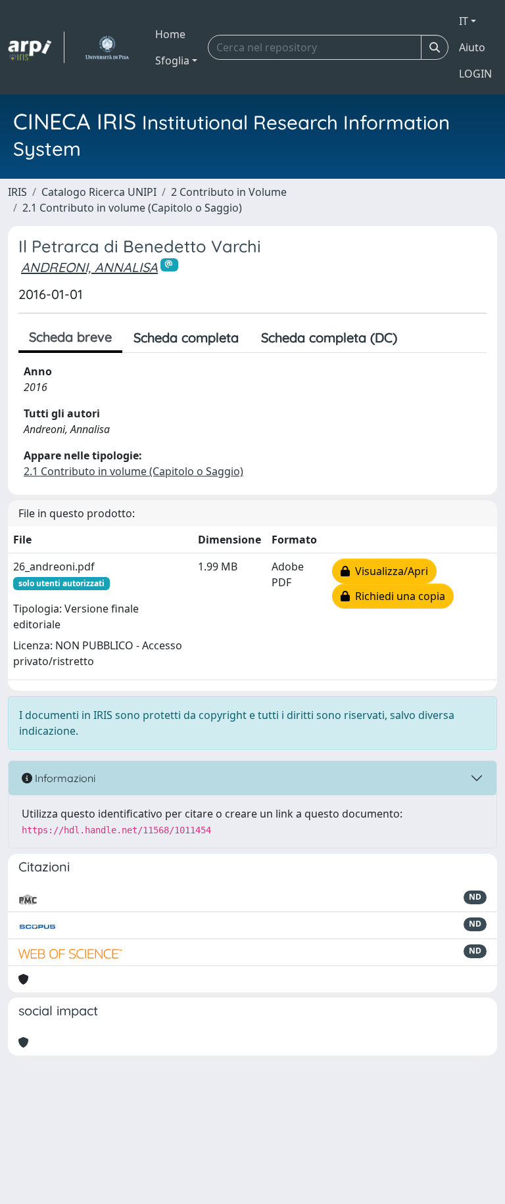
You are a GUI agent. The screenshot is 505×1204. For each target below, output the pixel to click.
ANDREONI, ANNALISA (89, 267)
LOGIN (475, 73)
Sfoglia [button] (172, 60)
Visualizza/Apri (389, 571)
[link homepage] (36, 47)
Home (170, 34)
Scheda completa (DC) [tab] (329, 337)
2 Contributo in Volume (229, 192)
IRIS (17, 192)
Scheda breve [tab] (70, 337)
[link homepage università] (107, 47)
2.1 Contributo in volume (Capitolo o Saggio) (132, 207)
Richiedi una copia (397, 596)
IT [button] (463, 21)
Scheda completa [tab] (186, 337)
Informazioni (63, 778)
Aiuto (472, 47)
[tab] (419, 338)
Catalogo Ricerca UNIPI (98, 192)
